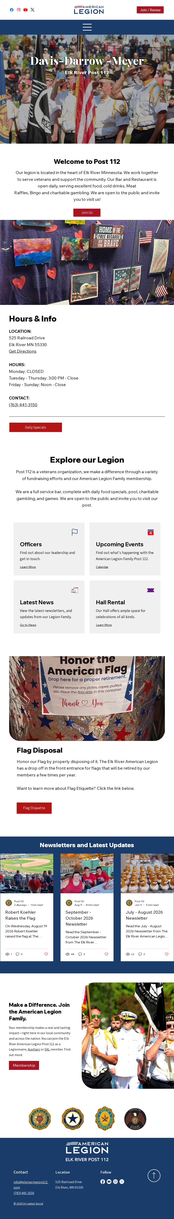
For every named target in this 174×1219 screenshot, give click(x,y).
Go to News (28, 625)
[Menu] (87, 27)
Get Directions (22, 351)
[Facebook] (11, 9)
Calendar (102, 567)
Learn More (28, 567)
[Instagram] (18, 9)
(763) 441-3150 (23, 404)
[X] (32, 9)
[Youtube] (25, 9)
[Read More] (154, 1175)
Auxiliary (34, 1049)
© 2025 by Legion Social (28, 1203)
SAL (47, 1049)
